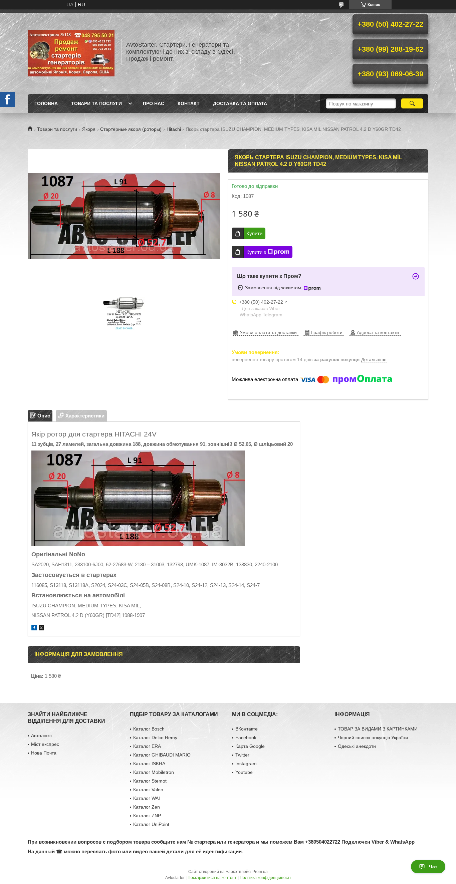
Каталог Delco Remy (155, 737)
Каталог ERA (147, 746)
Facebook (245, 737)
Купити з (256, 252)
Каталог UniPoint (151, 824)
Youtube (244, 772)
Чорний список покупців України (373, 737)
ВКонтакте (246, 728)
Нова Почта (43, 753)
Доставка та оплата (240, 103)
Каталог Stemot (150, 781)
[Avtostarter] (71, 52)
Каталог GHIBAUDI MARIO (162, 755)
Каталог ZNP (147, 815)
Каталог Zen (146, 807)
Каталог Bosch (149, 728)
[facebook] (34, 628)
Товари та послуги (96, 103)
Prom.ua (260, 871)
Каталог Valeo (148, 789)
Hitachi (174, 129)
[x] (41, 628)
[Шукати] (412, 103)
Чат (433, 866)
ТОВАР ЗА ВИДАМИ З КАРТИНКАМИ (378, 728)
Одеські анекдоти (357, 746)
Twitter (242, 755)
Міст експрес (45, 744)
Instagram (246, 763)
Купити (254, 233)
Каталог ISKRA (149, 763)
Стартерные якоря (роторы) (131, 129)
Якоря (88, 129)
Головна (46, 103)
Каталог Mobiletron (153, 772)
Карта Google (250, 746)
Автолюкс (41, 735)
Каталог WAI (146, 798)
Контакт (189, 103)
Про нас (153, 103)
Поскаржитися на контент (212, 877)
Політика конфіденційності (265, 877)
